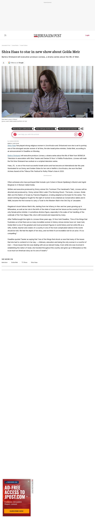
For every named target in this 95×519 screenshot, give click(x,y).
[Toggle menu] (5, 35)
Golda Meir (14, 262)
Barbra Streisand (14, 156)
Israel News (15, 45)
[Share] (3, 63)
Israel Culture (23, 45)
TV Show (24, 262)
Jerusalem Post (6, 45)
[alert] (17, 497)
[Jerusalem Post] (47, 36)
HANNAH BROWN (14, 141)
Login (87, 35)
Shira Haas (12, 146)
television (5, 262)
